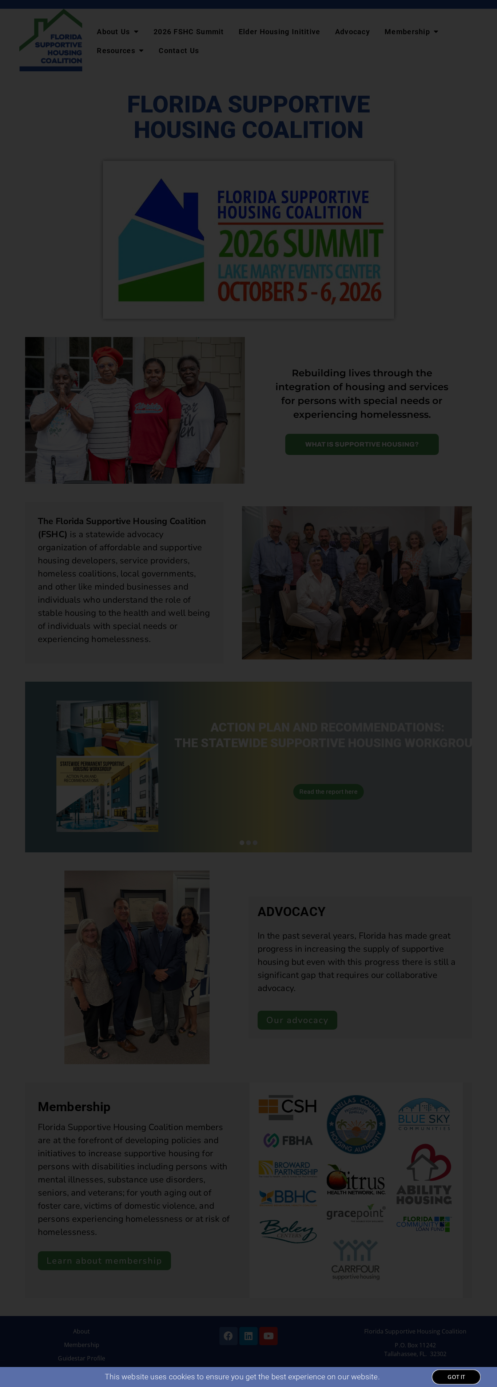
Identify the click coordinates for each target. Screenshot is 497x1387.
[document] (248, 693)
